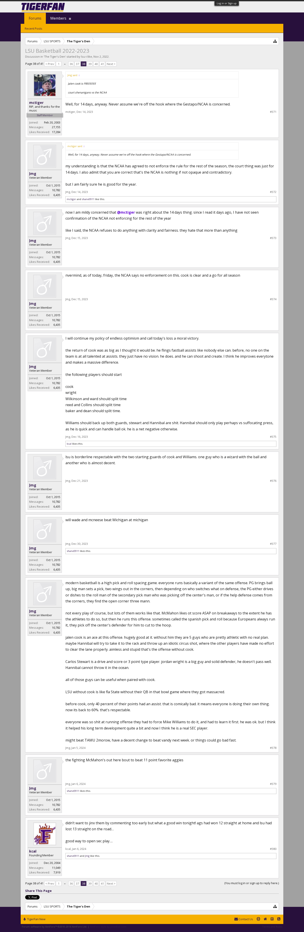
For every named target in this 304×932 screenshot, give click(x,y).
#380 (273, 849)
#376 (273, 481)
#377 (273, 544)
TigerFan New (35, 919)
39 (89, 64)
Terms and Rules (272, 926)
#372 (273, 192)
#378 (273, 748)
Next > (111, 64)
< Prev (49, 64)
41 (102, 64)
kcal (69, 443)
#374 (273, 299)
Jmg (32, 173)
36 (71, 64)
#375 (273, 437)
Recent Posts (33, 28)
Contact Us (245, 919)
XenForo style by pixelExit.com (108, 926)
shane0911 (88, 199)
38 (83, 64)
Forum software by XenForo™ (54, 926)
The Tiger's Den (54, 57)
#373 (273, 238)
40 (96, 64)
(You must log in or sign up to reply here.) (251, 883)
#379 (273, 784)
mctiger (36, 102)
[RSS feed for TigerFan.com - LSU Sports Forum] (279, 919)
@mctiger (126, 212)
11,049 (56, 868)
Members (58, 18)
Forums (35, 18)
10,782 (56, 190)
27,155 (56, 127)
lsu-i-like (86, 57)
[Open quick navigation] (275, 41)
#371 (273, 112)
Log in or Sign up (227, 3)
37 (77, 64)
